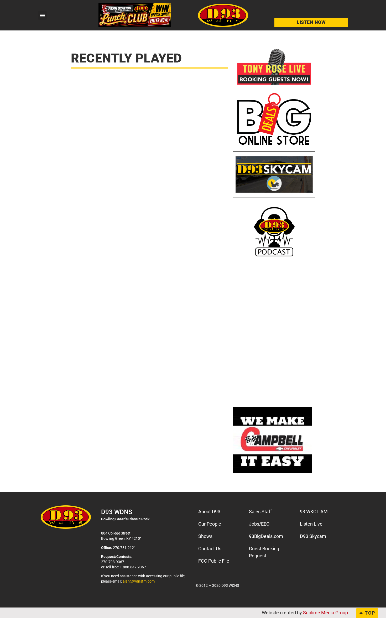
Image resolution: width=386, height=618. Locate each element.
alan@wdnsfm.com (139, 581)
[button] (42, 15)
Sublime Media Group (325, 612)
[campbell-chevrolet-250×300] (272, 471)
